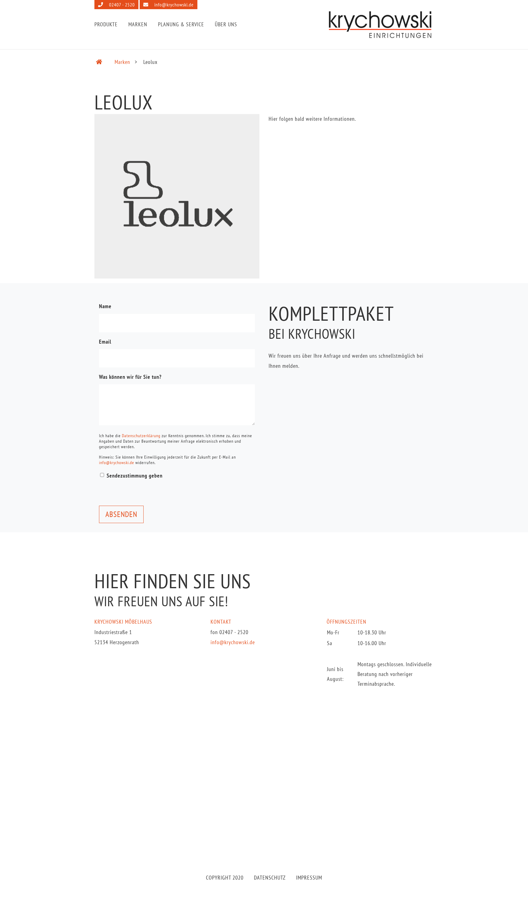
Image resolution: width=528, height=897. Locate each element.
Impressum (309, 877)
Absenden (121, 514)
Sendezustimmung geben (135, 475)
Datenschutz (270, 877)
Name (105, 306)
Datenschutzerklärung (141, 435)
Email (105, 341)
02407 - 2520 (121, 5)
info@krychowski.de (173, 5)
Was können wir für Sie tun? (130, 376)
